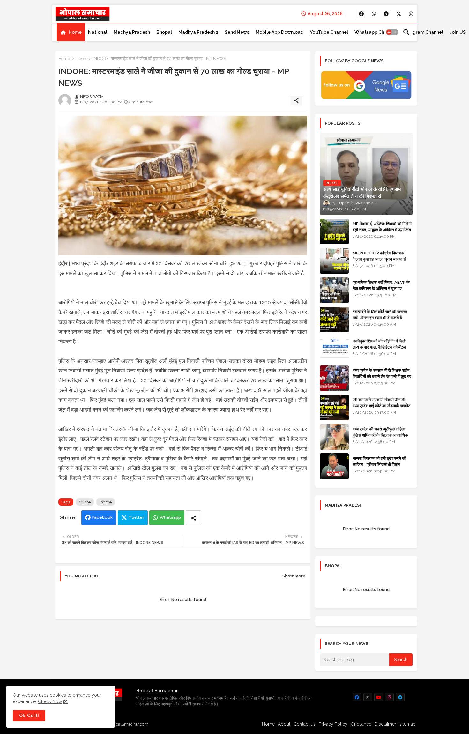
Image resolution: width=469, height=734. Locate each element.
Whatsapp (170, 517)
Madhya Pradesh (132, 32)
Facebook (102, 517)
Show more (294, 576)
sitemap (407, 724)
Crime (85, 502)
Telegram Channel (423, 32)
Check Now (50, 701)
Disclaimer (385, 724)
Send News (237, 32)
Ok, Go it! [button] (29, 715)
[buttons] (361, 14)
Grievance (361, 724)
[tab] (71, 32)
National (97, 32)
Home (75, 32)
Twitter (136, 517)
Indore (81, 58)
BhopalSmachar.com (128, 724)
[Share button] (193, 517)
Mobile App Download (279, 32)
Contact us (305, 724)
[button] (392, 32)
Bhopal (164, 32)
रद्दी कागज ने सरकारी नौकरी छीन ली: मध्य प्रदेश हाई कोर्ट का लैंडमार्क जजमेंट (381, 402)
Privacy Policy (333, 724)
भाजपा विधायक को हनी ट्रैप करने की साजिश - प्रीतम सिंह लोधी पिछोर (379, 461)
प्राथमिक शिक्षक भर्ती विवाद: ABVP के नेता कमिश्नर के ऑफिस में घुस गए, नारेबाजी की (381, 288)
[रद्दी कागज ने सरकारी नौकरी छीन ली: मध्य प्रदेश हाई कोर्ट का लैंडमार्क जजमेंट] (334, 407)
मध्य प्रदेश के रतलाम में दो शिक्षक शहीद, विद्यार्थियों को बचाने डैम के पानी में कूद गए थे (382, 376)
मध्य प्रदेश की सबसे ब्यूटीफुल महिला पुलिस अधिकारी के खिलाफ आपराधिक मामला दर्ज (380, 435)
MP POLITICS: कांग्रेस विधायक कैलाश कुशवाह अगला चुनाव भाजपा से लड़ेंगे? (379, 259)
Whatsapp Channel (375, 32)
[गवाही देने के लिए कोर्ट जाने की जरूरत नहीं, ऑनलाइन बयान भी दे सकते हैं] (334, 319)
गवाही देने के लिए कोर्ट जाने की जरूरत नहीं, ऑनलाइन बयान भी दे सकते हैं (380, 314)
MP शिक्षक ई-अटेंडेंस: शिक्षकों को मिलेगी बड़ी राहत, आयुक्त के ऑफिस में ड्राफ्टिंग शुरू (382, 229)
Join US (458, 32)
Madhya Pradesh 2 (198, 32)
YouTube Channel (329, 32)
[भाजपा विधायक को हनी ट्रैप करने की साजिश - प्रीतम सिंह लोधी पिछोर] (334, 466)
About (284, 724)
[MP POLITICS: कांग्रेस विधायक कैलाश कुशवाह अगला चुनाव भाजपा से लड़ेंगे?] (334, 261)
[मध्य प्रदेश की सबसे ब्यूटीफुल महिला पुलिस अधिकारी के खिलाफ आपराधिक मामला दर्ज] (334, 437)
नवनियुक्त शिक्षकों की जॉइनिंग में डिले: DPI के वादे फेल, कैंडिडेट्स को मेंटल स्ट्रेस (379, 347)
